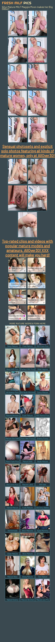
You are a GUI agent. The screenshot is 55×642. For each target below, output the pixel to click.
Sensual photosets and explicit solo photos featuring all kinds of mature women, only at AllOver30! (27, 151)
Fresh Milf (16, 3)
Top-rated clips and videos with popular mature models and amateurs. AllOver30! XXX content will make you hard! (27, 248)
